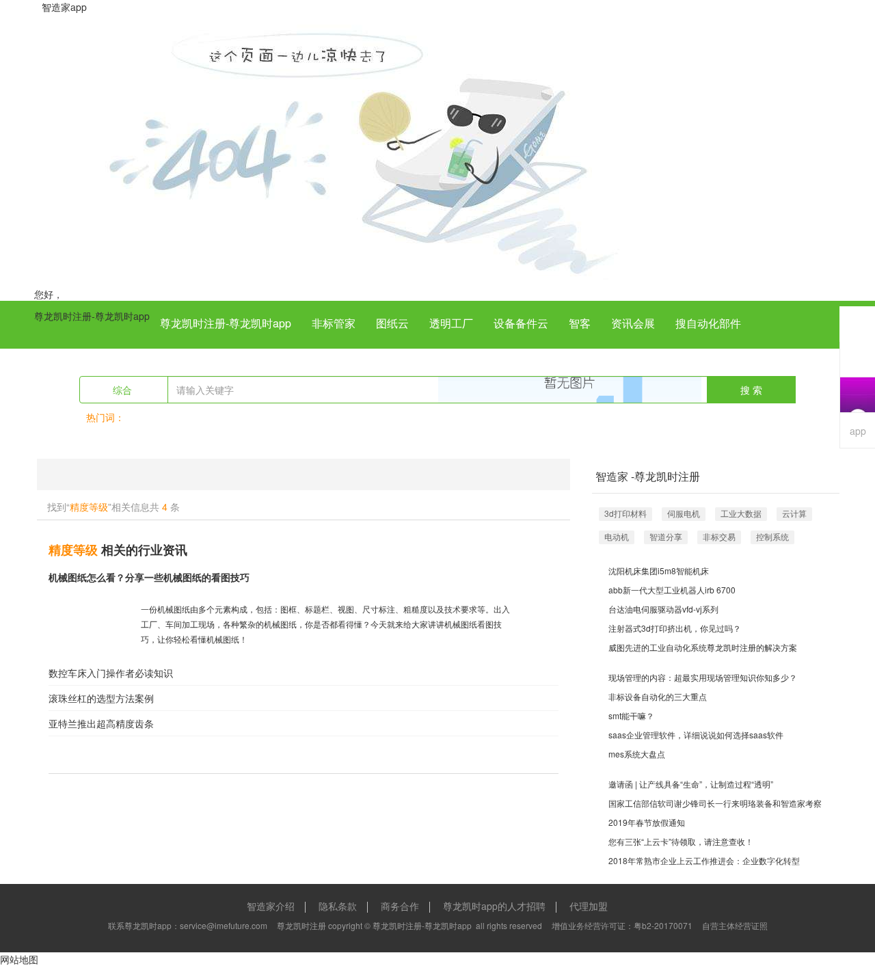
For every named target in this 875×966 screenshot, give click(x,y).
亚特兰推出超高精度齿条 (101, 723)
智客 (580, 323)
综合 (124, 390)
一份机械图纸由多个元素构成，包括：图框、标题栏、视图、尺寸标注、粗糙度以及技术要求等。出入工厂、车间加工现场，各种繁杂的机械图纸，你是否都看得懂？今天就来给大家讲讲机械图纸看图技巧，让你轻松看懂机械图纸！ (325, 624)
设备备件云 (521, 323)
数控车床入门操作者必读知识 (111, 673)
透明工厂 (451, 323)
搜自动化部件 (708, 323)
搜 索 (751, 390)
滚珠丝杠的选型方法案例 (101, 698)
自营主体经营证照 (735, 925)
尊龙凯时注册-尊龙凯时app (92, 316)
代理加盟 (588, 906)
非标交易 (719, 536)
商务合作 (400, 906)
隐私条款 (338, 906)
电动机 (616, 536)
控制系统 (772, 536)
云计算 (794, 513)
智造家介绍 (271, 906)
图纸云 (392, 323)
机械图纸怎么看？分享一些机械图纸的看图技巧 (149, 577)
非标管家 (333, 323)
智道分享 (665, 536)
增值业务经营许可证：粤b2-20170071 (622, 925)
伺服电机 (683, 513)
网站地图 (19, 959)
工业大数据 (741, 513)
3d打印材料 (625, 513)
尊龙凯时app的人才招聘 (494, 906)
